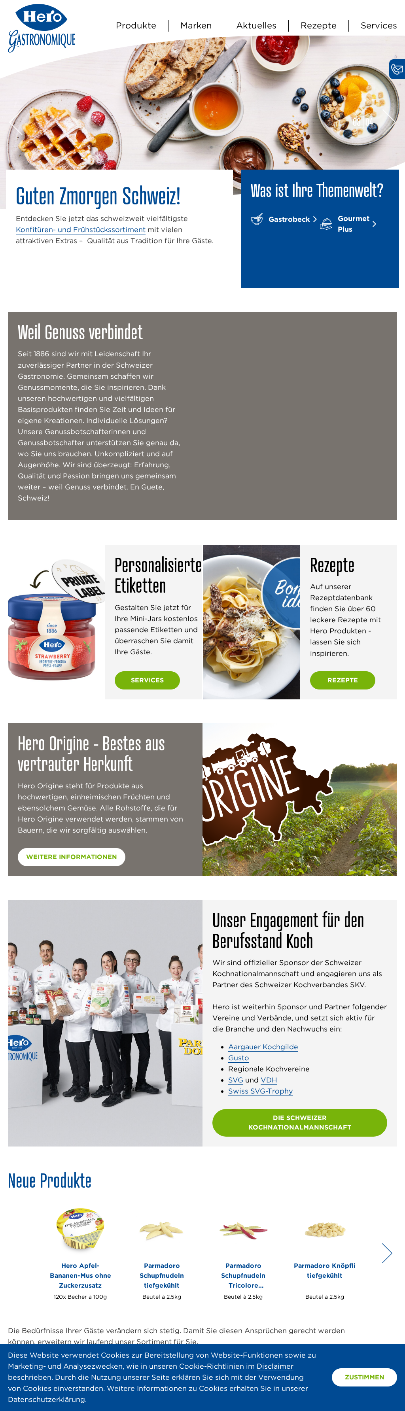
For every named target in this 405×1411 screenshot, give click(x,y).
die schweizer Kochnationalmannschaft (299, 1122)
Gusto (238, 1058)
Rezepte (319, 25)
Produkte (136, 25)
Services (379, 25)
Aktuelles (256, 25)
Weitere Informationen (71, 857)
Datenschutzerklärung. (47, 1399)
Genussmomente (48, 387)
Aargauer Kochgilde (263, 1047)
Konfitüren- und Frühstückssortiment (81, 229)
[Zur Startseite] (41, 50)
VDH (269, 1080)
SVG (235, 1080)
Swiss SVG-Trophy (260, 1091)
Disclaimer (275, 1366)
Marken (196, 25)
